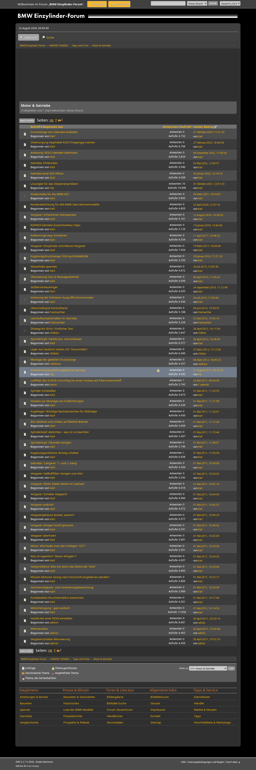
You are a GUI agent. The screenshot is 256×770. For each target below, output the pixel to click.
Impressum (157, 709)
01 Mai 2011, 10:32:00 (206, 536)
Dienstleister (202, 697)
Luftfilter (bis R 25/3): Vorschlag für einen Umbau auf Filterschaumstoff (76, 380)
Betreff (35, 127)
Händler (199, 703)
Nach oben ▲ (233, 761)
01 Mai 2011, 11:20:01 (206, 411)
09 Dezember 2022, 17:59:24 (210, 153)
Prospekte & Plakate (76, 722)
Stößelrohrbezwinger (44, 287)
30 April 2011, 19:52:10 (206, 639)
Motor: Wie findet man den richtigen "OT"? (58, 546)
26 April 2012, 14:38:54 (206, 339)
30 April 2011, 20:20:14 (206, 618)
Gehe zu (183, 668)
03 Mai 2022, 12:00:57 (206, 163)
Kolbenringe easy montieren (49, 235)
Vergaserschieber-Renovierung (50, 639)
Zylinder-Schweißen (43, 391)
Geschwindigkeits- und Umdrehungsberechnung (62, 587)
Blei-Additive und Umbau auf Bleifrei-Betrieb (59, 421)
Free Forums (33, 766)
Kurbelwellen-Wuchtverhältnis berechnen (57, 597)
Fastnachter (57, 312)
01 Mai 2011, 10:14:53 (206, 608)
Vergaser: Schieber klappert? (49, 494)
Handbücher (115, 716)
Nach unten (27, 120)
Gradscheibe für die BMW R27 (50, 194)
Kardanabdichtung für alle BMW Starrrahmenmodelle (65, 204)
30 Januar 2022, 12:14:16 (207, 173)
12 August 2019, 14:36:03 (208, 215)
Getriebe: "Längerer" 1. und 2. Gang (54, 463)
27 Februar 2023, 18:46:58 (208, 142)
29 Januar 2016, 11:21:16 (207, 256)
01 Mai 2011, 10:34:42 (206, 525)
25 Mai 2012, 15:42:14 (206, 318)
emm (53, 384)
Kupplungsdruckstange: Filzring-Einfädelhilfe (59, 256)
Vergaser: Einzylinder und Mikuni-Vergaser (58, 246)
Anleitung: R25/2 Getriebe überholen (54, 152)
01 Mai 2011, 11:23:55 (206, 391)
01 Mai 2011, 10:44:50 (206, 494)
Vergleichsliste (29, 722)
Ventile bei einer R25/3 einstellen (51, 618)
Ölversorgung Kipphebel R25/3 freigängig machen (63, 142)
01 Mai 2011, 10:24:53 (206, 556)
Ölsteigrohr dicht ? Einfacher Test (52, 328)
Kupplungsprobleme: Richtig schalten (55, 453)
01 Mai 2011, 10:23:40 (206, 566)
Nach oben (26, 651)
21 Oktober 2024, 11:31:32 (209, 132)
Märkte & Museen (205, 709)
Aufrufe (185, 127)
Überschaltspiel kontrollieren (49, 308)
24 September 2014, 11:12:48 (210, 287)
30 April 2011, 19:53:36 (206, 629)
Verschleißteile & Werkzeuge (212, 722)
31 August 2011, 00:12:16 (208, 370)
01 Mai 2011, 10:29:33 (206, 546)
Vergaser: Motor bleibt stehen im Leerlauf (57, 484)
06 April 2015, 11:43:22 (206, 277)
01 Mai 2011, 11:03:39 (206, 453)
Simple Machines (44, 762)
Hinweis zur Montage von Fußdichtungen (57, 401)
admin (54, 622)
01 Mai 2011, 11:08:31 (206, 442)
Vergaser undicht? (42, 504)
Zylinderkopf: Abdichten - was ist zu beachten (60, 432)
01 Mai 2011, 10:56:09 (206, 463)
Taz (52, 188)
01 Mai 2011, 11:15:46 (206, 432)
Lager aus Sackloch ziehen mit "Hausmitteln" (59, 349)
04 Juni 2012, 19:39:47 (206, 308)
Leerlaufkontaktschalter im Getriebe (54, 318)
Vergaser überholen (43, 535)
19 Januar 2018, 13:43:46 (207, 225)
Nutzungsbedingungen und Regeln (206, 761)
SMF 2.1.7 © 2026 (25, 762)
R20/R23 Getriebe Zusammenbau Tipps (55, 225)
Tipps (197, 716)
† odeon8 (203, 384)
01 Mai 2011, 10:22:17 (206, 577)
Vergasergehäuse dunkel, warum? (52, 515)
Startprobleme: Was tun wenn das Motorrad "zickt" (63, 566)
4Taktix (54, 333)
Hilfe (183, 761)
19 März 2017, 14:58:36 (207, 246)
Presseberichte (72, 716)
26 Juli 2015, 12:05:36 (206, 266)
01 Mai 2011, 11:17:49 (206, 422)
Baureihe (25, 703)
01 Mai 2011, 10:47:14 (206, 484)
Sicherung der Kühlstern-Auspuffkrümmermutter (62, 297)
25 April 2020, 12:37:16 (206, 204)
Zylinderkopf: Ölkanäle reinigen (51, 442)
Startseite (26, 716)
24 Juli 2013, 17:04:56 (206, 297)
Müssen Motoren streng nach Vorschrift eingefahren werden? (70, 577)
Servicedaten (115, 722)
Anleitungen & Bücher (34, 697)
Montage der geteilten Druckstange (53, 359)
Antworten (170, 127)
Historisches (71, 703)
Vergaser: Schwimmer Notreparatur (53, 215)
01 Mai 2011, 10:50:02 (206, 473)
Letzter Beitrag (203, 127)
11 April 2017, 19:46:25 (206, 235)
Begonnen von (53, 127)
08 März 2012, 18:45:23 (207, 360)
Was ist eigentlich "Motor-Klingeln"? (53, 556)
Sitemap (155, 722)
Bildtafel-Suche (116, 703)
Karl (52, 136)
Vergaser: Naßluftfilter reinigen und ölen (57, 473)
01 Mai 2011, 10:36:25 (206, 515)
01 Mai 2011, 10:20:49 (206, 587)
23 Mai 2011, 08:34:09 (206, 380)
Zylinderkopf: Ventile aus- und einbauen (56, 339)
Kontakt (155, 716)
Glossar (155, 703)
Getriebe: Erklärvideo (44, 163)
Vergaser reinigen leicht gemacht (52, 525)
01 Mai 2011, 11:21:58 (206, 401)
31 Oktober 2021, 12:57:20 (209, 184)
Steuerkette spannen (44, 266)
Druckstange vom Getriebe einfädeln (54, 132)
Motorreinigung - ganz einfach (50, 608)
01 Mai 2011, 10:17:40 (206, 597)
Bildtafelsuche (159, 697)
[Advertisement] (128, 76)
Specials (25, 709)
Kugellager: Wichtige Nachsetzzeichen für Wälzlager (64, 411)
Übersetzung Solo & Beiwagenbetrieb (55, 277)
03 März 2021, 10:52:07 (207, 194)
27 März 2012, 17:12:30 (207, 349)
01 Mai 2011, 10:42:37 (206, 504)
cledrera (55, 363)
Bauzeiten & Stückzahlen (79, 697)
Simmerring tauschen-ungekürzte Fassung (58, 370)
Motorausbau (39, 628)
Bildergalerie (115, 697)
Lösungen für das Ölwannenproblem (54, 184)
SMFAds (19, 766)
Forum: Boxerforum (120, 709)
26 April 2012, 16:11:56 (206, 328)
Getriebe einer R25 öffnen (47, 173)
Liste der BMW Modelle (78, 709)
